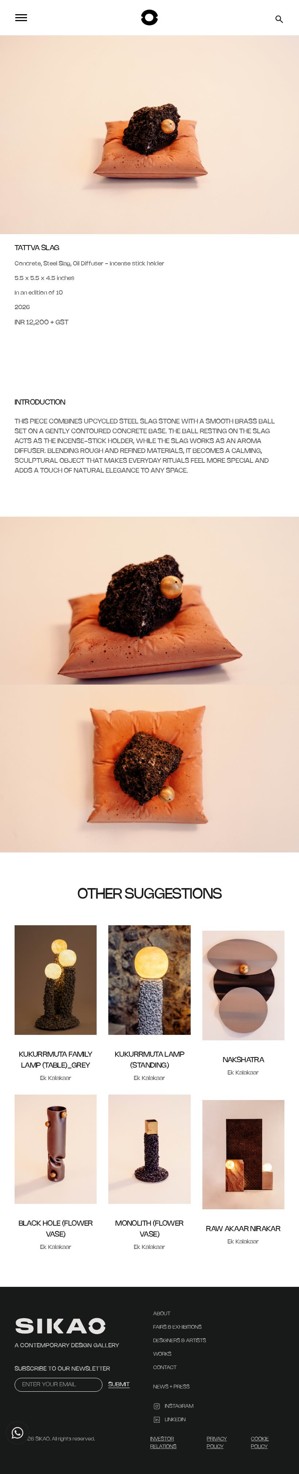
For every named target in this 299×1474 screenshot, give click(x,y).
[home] (149, 17)
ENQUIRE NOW (37, 345)
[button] (64, 17)
